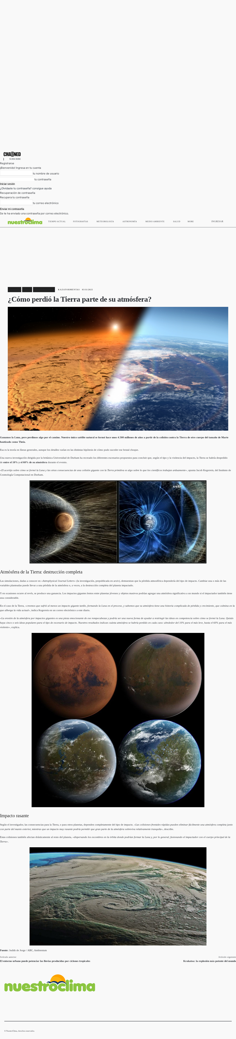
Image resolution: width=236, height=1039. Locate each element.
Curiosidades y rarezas (44, 289)
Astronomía (14, 289)
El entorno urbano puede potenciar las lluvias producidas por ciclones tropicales (45, 961)
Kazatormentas (69, 290)
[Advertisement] (118, 253)
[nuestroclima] (118, 154)
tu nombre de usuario (46, 173)
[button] (227, 221)
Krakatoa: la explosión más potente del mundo (209, 961)
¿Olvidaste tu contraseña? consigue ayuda (25, 188)
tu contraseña (42, 179)
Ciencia (27, 289)
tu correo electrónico (46, 203)
